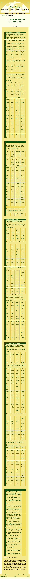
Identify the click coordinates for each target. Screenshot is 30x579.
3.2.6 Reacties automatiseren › (24, 575)
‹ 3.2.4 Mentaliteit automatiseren (4, 575)
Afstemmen (22, 13)
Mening (7, 13)
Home (3, 15)
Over (12, 13)
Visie (16, 13)
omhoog (14, 575)
